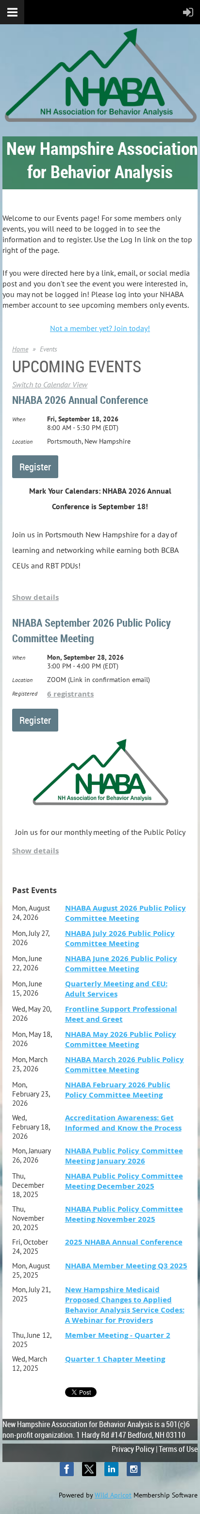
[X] (89, 1469)
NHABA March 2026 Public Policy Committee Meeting (124, 1064)
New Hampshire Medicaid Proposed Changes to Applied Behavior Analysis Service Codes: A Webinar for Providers (124, 1304)
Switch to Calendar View (49, 384)
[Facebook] (67, 1469)
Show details (35, 597)
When (18, 419)
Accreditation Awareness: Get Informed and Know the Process (123, 1123)
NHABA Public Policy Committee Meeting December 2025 (124, 1181)
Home (20, 349)
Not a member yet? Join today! (100, 328)
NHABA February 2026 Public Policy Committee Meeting (117, 1090)
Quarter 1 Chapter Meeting (115, 1359)
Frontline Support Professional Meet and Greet (121, 1014)
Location (22, 441)
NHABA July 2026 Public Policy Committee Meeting (120, 938)
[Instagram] (134, 1469)
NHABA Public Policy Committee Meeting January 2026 (124, 1156)
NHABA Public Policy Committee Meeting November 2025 (124, 1214)
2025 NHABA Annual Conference (124, 1242)
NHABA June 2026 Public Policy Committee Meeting (121, 963)
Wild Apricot (113, 1495)
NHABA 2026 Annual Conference (80, 400)
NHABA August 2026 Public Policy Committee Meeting (125, 913)
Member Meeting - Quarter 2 (117, 1335)
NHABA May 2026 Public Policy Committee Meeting (120, 1039)
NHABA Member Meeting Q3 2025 (126, 1266)
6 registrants (70, 694)
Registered (24, 693)
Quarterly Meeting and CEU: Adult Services (116, 989)
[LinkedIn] (111, 1469)
